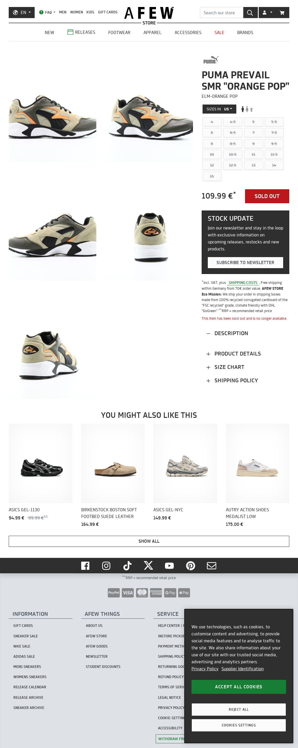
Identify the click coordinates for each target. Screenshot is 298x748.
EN (23, 12)
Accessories (188, 32)
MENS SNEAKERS (27, 666)
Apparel (152, 32)
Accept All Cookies (238, 686)
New (49, 32)
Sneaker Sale (25, 636)
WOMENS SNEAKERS (30, 677)
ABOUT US (94, 625)
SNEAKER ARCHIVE (28, 707)
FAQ (48, 12)
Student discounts (103, 666)
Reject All (239, 709)
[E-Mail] (212, 565)
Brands (245, 32)
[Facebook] (86, 565)
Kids (90, 12)
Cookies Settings (239, 725)
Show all (149, 541)
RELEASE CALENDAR (29, 687)
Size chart (228, 367)
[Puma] (211, 59)
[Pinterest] (191, 565)
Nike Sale (21, 646)
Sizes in (218, 109)
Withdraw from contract (183, 738)
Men (62, 12)
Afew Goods (97, 646)
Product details (237, 353)
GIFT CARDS (108, 12)
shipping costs (243, 282)
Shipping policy (235, 380)
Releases (85, 32)
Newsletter (97, 656)
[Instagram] (107, 565)
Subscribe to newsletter (245, 262)
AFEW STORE (149, 13)
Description (230, 333)
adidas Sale (24, 656)
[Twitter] (149, 565)
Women (76, 12)
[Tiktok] (128, 565)
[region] (238, 676)
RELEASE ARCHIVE (28, 697)
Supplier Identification (242, 668)
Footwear (119, 32)
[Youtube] (170, 565)
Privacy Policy (205, 668)
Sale (219, 32)
